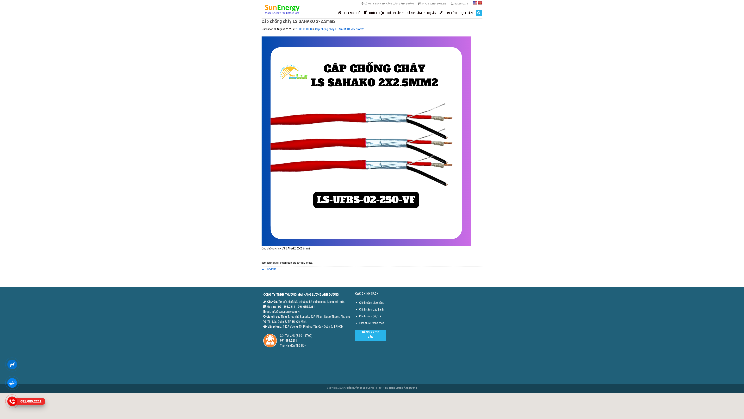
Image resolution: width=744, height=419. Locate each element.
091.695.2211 (286, 307)
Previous (269, 269)
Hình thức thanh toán (371, 323)
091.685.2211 (306, 307)
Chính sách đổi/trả (370, 316)
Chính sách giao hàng (371, 303)
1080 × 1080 (304, 29)
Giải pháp (394, 13)
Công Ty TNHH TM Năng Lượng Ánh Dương (392, 388)
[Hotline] (12, 401)
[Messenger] (12, 365)
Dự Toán (466, 13)
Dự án (431, 13)
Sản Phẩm (414, 13)
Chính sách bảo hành (371, 309)
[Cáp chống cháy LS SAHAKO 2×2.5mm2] (366, 141)
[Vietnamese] (480, 3)
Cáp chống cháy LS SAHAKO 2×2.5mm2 (339, 29)
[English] (475, 3)
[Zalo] (12, 383)
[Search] (479, 13)
